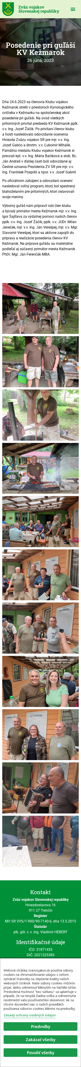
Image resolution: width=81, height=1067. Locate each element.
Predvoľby (40, 1026)
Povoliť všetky (40, 1052)
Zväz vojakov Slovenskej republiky (38, 9)
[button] (73, 9)
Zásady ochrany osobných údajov (30, 1015)
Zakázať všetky (41, 1039)
